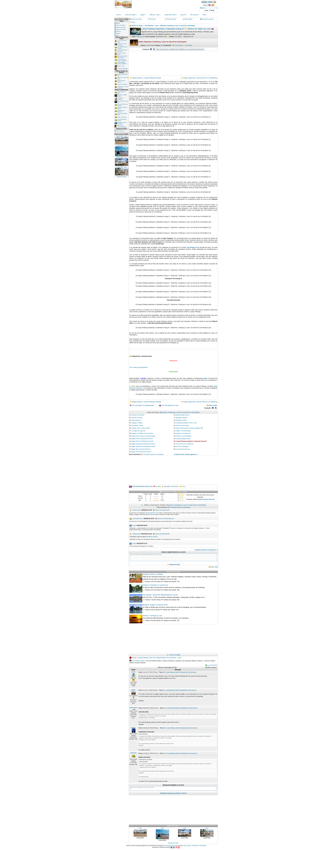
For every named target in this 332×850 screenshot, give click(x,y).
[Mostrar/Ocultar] (128, 18)
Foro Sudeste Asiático (138, 661)
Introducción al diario (137, 415)
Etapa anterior (180, 454)
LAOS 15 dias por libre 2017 (122, 50)
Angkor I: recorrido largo (183, 430)
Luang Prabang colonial (183, 438)
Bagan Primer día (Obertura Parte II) (142, 441)
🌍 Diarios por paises (206, 19)
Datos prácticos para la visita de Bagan (143, 436)
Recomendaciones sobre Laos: (142, 486)
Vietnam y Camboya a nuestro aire (155, 585)
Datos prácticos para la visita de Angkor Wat (189, 428)
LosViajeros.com (170, 845)
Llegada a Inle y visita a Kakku (140, 428)
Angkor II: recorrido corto (183, 433)
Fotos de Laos (120, 131)
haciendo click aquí (208, 499)
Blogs (142, 15)
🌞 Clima (182, 486)
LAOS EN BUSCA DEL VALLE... (122, 56)
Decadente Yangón (137, 425)
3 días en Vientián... (122, 84)
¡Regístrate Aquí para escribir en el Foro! (173, 793)
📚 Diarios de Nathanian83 (161, 510)
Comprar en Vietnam (120, 98)
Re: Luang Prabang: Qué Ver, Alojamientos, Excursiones (179, 672)
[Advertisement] (165, 4)
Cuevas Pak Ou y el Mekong (184, 444)
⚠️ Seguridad (166, 486)
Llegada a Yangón (137, 423)
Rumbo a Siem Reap (182, 425)
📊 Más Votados (187, 19)
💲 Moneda (174, 486)
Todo (212, 10)
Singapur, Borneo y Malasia (152, 574)
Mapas (118, 33)
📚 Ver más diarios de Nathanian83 (142, 405)
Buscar (202, 8)
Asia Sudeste (179, 45)
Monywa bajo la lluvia (182, 415)
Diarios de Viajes (121, 29)
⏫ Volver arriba (212, 405)
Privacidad (195, 845)
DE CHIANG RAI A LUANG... (122, 47)
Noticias (118, 31)
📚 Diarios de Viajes (135, 19)
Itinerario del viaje (136, 417)
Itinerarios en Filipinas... (121, 111)
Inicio (118, 15)
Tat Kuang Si (192, 247)
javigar (133, 671)
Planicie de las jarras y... (121, 81)
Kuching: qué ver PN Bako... (122, 123)
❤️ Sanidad (157, 486)
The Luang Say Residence (138, 367)
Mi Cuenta (194, 15)
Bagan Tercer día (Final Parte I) (141, 449)
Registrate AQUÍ (174, 564)
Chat (117, 35)
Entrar (210, 2)
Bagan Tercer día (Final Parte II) (141, 451)
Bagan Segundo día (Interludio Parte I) (143, 444)
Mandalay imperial (181, 417)
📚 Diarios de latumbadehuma (164, 518)
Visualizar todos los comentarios (154, 454)
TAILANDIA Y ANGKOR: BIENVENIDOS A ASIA (160, 595)
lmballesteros (133, 707)
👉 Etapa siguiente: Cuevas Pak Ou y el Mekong (199, 78)
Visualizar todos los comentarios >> (206, 550)
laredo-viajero (133, 690)
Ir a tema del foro (212, 665)
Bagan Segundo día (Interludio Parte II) (143, 446)
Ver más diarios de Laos (169, 405)
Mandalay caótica (181, 420)
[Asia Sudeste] (173, 45)
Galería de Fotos (170, 15)
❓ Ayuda (132, 22)
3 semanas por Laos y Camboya (122, 60)
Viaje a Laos (120, 66)
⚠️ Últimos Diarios (170, 19)
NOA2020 (133, 753)
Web (204, 15)
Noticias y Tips (154, 15)
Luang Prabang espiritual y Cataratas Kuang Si (191, 441)
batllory (133, 727)
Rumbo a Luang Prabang (183, 436)
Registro (204, 2)
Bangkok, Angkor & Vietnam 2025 (155, 605)
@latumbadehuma (151, 513)
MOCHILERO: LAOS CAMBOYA (122, 63)
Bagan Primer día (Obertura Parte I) (142, 438)
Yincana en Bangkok (182, 446)
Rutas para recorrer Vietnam (122, 126)
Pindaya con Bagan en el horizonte (142, 433)
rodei (134, 525)
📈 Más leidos (151, 19)
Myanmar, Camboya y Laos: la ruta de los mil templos (180, 412)
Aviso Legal (187, 845)
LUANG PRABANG (122, 68)
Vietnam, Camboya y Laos (152, 616)
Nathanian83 (140, 36)
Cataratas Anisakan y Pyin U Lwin (186, 423)
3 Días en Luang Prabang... (122, 44)
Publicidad (202, 845)
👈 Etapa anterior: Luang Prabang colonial (145, 78)
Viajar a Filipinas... (122, 117)
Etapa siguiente (191, 454)
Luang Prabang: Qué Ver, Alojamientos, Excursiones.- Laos (159, 657)
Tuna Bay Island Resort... (121, 120)
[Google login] (214, 2)
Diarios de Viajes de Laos (199, 29)
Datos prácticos (136, 420)
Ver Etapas (188, 45)
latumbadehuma (138, 518)
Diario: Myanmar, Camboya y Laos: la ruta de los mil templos (163, 42)
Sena (205, 378)
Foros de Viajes (130, 15)
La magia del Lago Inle (138, 430)
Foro (206, 10)
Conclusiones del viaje (183, 449)
